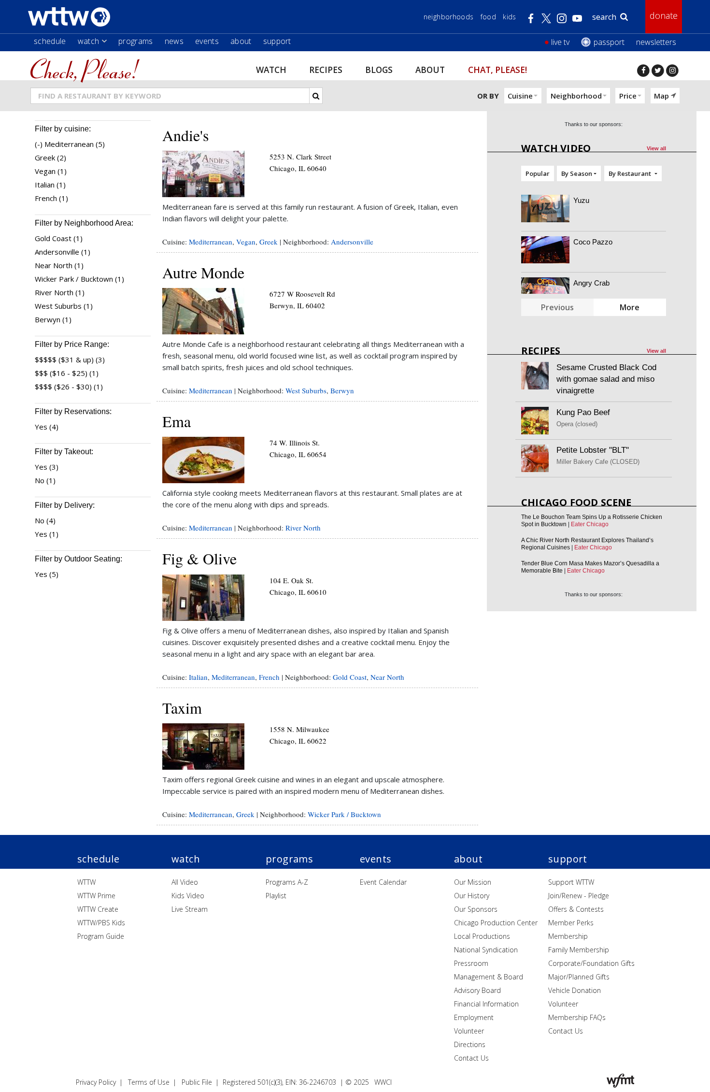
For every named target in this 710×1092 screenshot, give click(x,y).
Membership (568, 936)
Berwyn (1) (53, 319)
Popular (537, 173)
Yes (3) (46, 467)
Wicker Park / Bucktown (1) (79, 279)
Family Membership (578, 949)
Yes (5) (46, 574)
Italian (198, 677)
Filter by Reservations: (73, 411)
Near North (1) (59, 265)
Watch (88, 41)
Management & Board (488, 976)
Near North (387, 677)
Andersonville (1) (62, 252)
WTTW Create (97, 909)
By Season (576, 173)
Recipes (325, 69)
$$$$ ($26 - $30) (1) (69, 386)
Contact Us (471, 1058)
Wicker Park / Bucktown (344, 814)
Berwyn (342, 390)
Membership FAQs (577, 1017)
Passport (609, 42)
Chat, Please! (497, 69)
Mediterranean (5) (74, 144)
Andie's (185, 135)
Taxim (182, 707)
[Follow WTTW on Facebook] (643, 70)
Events (207, 41)
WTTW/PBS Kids (101, 922)
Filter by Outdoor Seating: (78, 559)
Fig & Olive (199, 558)
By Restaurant (631, 173)
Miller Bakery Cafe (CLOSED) (597, 461)
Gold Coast (350, 677)
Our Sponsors (475, 909)
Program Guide (100, 936)
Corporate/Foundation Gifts (591, 963)
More (629, 307)
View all (656, 148)
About (241, 41)
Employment (474, 1017)
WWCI (383, 1082)
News (174, 41)
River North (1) (60, 292)
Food (488, 16)
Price (628, 96)
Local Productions (482, 936)
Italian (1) (50, 184)
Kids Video (187, 895)
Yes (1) (46, 534)
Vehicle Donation (574, 990)
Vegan (246, 241)
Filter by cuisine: (63, 129)
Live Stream (189, 909)
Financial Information (486, 1003)
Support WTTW (571, 882)
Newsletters (656, 42)
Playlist (276, 895)
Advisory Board (477, 990)
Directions (469, 1044)
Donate (664, 15)
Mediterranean (210, 241)
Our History (471, 895)
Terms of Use (149, 1082)
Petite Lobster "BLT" (592, 450)
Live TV (560, 42)
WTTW (86, 882)
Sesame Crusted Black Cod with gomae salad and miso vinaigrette (606, 379)
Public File (197, 1082)
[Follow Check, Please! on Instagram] (672, 70)
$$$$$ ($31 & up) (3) (70, 359)
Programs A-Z (287, 882)
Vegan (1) (51, 171)
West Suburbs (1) (64, 306)
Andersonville (352, 241)
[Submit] (316, 95)
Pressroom (471, 963)
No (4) (45, 520)
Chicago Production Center (496, 922)
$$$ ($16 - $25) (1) (67, 373)
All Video (184, 882)
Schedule (50, 41)
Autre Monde (203, 272)
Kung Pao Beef (583, 412)
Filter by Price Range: (72, 344)
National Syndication (486, 949)
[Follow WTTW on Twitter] (658, 70)
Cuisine (520, 96)
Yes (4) (46, 426)
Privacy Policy (96, 1082)
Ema (176, 421)
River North (303, 527)
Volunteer (469, 1030)
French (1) (51, 198)
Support (277, 41)
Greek (268, 241)
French (269, 677)
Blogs (379, 69)
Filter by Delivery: (65, 505)
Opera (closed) (576, 424)
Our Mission (472, 882)
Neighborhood (576, 96)
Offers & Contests (576, 909)
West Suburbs (306, 390)
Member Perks (571, 922)
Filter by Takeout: (64, 451)
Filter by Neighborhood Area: (84, 223)
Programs (135, 41)
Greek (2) (50, 157)
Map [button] (661, 96)
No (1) (45, 480)
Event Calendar (383, 882)
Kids (509, 16)
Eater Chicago (590, 524)
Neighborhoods (449, 16)
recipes (540, 350)
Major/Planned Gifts (579, 976)
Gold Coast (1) (59, 238)
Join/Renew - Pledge (578, 895)
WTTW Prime (96, 895)
